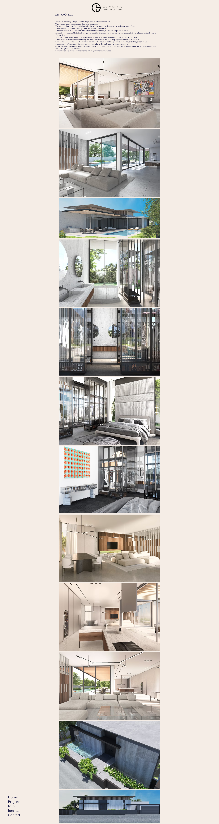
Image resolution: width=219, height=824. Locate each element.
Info (11, 806)
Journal (13, 810)
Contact (13, 815)
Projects (13, 802)
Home (13, 797)
